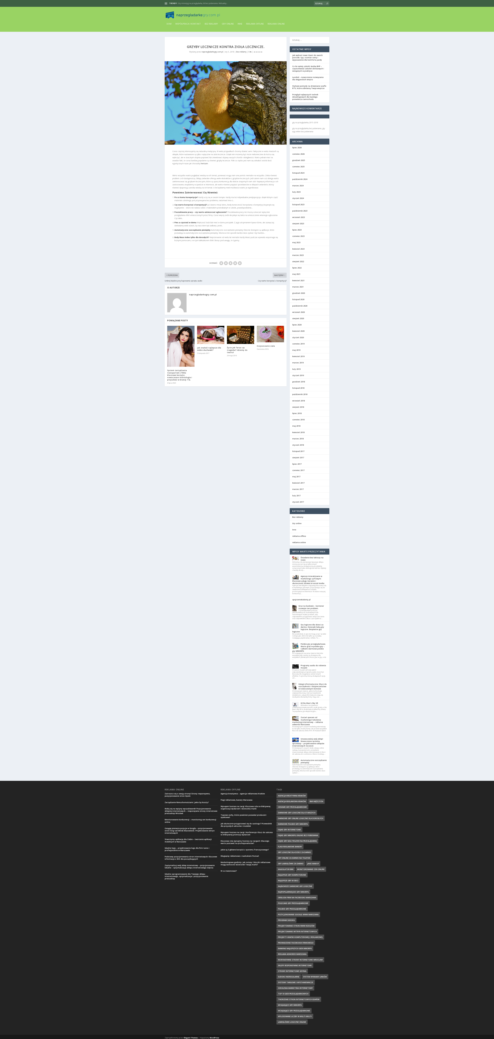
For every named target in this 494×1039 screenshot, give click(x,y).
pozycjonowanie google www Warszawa (298, 914)
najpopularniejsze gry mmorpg (293, 892)
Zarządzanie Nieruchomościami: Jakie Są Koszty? (187, 802)
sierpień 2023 (298, 223)
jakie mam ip (313, 863)
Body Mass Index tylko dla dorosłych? (191, 237)
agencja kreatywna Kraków (292, 795)
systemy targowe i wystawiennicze (295, 982)
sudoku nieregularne (288, 976)
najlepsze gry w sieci (288, 880)
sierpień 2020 (298, 318)
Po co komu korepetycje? (186, 197)
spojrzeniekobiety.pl (301, 599)
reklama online (276, 24)
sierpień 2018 (298, 407)
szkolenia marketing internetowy (295, 988)
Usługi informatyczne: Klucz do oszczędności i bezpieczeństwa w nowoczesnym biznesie (312, 686)
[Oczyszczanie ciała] (270, 334)
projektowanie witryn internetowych (297, 931)
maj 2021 (296, 274)
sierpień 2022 (298, 261)
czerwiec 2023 (298, 236)
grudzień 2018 (298, 381)
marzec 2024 (298, 185)
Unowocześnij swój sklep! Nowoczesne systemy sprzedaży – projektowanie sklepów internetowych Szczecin (308, 742)
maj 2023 (296, 242)
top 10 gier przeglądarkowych (293, 993)
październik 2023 (299, 211)
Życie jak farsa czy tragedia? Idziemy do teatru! (237, 349)
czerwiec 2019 (298, 344)
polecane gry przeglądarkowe (293, 903)
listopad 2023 (298, 204)
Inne (240, 24)
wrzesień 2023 (298, 217)
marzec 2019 (298, 362)
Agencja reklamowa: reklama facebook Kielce (197, 3)
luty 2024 (296, 192)
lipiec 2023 (297, 230)
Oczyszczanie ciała (266, 346)
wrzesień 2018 (298, 400)
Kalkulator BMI (285, 869)
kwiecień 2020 (298, 331)
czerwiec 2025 (298, 166)
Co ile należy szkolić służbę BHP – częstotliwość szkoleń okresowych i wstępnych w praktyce (308, 68)
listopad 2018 (298, 388)
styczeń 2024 (298, 198)
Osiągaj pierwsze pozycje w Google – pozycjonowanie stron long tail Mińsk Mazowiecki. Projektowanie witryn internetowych (190, 830)
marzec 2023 (298, 255)
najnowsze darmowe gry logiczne (295, 886)
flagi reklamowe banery (290, 846)
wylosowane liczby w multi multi (295, 1016)
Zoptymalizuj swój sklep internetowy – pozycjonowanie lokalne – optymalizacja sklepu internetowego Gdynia (190, 866)
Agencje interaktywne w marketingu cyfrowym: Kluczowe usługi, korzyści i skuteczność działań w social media (308, 579)
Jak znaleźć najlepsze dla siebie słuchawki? (209, 349)
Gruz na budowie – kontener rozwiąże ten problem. (311, 607)
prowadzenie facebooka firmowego (296, 943)
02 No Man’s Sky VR (309, 703)
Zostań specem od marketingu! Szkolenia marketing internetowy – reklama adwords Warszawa (307, 721)
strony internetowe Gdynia (292, 971)
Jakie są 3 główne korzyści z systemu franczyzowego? (245, 849)
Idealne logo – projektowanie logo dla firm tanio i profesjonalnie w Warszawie (187, 849)
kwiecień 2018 (298, 432)
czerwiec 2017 (298, 470)
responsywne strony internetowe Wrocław (300, 960)
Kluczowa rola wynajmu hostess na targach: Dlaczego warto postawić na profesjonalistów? (245, 842)
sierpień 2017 (298, 457)
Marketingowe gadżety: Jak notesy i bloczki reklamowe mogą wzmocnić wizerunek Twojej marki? (245, 863)
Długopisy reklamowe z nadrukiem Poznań (240, 856)
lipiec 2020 (297, 324)
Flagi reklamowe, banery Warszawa (236, 800)
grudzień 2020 (298, 293)
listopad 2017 (298, 451)
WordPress (214, 1038)
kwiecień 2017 (298, 483)
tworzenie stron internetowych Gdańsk (299, 999)
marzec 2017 (298, 489)
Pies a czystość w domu (185, 222)
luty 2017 (296, 495)
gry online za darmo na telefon (294, 858)
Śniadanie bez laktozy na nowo (312, 558)
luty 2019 (296, 369)
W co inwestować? (229, 871)
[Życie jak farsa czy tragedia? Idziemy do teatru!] (240, 335)
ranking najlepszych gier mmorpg (295, 948)
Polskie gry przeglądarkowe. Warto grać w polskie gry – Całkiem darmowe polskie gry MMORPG (309, 647)
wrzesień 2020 (298, 312)
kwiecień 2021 (298, 280)
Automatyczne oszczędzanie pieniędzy (192, 230)
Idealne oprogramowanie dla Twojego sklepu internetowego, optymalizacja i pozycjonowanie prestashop (186, 876)
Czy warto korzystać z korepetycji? (190, 205)
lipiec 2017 (297, 464)
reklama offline (255, 24)
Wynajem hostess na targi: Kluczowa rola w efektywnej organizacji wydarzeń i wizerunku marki (245, 807)
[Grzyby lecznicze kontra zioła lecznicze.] (226, 103)
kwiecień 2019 (298, 356)
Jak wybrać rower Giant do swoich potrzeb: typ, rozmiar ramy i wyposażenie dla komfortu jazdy (307, 57)
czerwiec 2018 (298, 419)
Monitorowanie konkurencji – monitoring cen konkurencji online (190, 820)
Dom (169, 24)
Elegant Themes (191, 1038)
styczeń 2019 (298, 375)
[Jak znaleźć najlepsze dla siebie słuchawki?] (210, 335)
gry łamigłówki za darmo (290, 863)
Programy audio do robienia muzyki (313, 666)
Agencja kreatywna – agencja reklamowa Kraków (243, 793)
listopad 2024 (298, 173)
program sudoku (286, 920)
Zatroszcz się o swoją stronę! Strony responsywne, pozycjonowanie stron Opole (187, 794)
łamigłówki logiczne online (292, 1022)
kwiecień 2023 (298, 249)
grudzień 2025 (298, 160)
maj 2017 (296, 476)
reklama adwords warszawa (292, 954)
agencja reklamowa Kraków (292, 801)
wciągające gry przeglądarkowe (294, 1010)
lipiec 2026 (297, 147)
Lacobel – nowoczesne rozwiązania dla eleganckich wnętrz (308, 78)
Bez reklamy (211, 24)
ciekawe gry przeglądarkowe (292, 807)
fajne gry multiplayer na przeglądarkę (297, 841)
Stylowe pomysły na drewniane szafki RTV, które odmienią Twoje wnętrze (309, 87)
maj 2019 (296, 350)
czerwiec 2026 (298, 154)
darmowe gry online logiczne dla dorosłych (300, 818)
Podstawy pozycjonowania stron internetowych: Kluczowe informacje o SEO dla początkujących (191, 857)
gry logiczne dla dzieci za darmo (294, 852)
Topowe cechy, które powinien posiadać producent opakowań (243, 816)
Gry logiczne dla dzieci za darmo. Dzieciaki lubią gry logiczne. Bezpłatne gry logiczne (308, 628)
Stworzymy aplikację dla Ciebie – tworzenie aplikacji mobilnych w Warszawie (188, 840)
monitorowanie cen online (311, 869)
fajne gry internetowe (289, 829)
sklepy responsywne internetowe (295, 965)
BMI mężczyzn (316, 801)
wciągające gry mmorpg (290, 1005)
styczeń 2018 (298, 445)
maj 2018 (296, 426)
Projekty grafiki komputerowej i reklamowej (300, 937)
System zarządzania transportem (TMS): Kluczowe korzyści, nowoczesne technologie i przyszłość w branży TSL (179, 375)
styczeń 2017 (298, 502)
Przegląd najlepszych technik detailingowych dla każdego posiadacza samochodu (305, 96)
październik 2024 (299, 179)
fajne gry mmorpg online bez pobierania (298, 835)
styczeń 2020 (298, 337)
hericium (204, 163)
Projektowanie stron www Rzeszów (296, 926)
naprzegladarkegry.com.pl (212, 52)
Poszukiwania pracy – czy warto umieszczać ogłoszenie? (200, 212)
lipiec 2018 (297, 413)
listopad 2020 (298, 299)
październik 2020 (299, 306)
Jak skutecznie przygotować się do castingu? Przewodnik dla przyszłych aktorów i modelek (246, 824)
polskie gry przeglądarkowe (292, 909)
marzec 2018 (298, 438)
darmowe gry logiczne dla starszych (296, 812)
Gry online (228, 24)
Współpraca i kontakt (188, 24)
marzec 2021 (298, 287)
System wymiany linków (315, 976)
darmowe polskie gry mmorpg (293, 824)
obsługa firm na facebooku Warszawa (297, 897)
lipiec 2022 (297, 268)
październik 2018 (299, 394)
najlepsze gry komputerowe (292, 875)
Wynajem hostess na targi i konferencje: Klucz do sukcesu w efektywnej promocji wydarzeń (247, 833)
